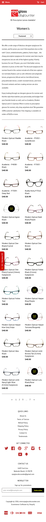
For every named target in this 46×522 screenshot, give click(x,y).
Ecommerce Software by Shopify (23, 504)
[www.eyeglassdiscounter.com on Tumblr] (39, 449)
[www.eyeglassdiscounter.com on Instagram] (33, 449)
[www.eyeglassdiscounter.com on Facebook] (13, 449)
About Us (23, 416)
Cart (42, 2)
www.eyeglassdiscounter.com (29, 501)
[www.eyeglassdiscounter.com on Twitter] (6, 449)
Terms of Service (23, 419)
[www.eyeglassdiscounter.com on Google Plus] (26, 449)
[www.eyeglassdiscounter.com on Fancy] (26, 455)
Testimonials (23, 436)
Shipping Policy (23, 426)
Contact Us (23, 433)
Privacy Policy (23, 429)
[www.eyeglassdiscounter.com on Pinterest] (19, 449)
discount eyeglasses (34, 67)
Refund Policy (23, 423)
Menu (7, 2)
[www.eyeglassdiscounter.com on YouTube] (20, 455)
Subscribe (38, 490)
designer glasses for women (30, 93)
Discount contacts (8, 84)
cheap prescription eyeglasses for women (16, 56)
